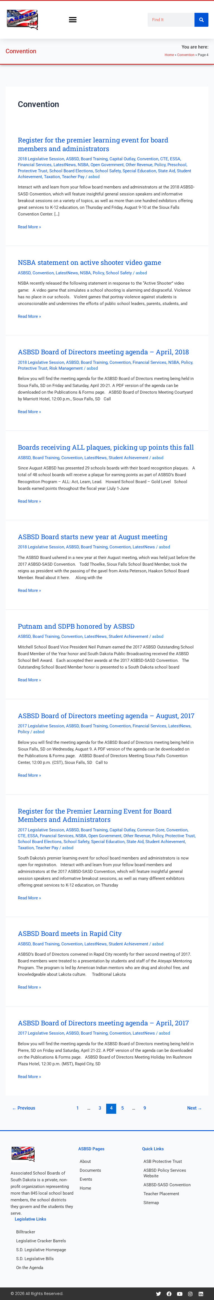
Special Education (139, 170)
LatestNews (65, 164)
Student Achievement (128, 457)
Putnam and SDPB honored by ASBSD (76, 626)
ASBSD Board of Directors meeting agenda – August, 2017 (106, 715)
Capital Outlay (122, 158)
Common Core (150, 829)
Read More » (29, 226)
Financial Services (35, 164)
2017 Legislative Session (41, 725)
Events (86, 1179)
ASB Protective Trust (163, 1161)
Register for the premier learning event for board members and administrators (93, 144)
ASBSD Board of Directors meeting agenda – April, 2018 (103, 351)
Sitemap (151, 1202)
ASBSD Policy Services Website (165, 1173)
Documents (90, 1170)
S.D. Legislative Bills (35, 1258)
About (85, 1161)
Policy (160, 164)
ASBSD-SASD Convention (167, 1184)
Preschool (176, 164)
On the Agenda (29, 1267)
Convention (185, 55)
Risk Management (66, 368)
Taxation (52, 176)
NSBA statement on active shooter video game (89, 262)
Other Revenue (139, 164)
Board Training (94, 158)
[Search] (201, 20)
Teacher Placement (161, 1193)
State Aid (166, 170)
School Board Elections (71, 170)
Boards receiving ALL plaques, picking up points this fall (106, 447)
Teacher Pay (73, 176)
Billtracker (25, 1231)
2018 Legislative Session (41, 158)
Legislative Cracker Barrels (41, 1240)
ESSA (175, 158)
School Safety (108, 170)
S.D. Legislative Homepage (41, 1249)
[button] (72, 20)
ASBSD (72, 158)
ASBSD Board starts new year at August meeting (92, 536)
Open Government (107, 164)
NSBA (83, 164)
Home (169, 55)
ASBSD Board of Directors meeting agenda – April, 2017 (103, 1022)
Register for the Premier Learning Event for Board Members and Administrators (95, 815)
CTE (164, 158)
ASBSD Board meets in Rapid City (70, 933)
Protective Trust (32, 170)
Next (194, 1108)
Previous (23, 1108)
